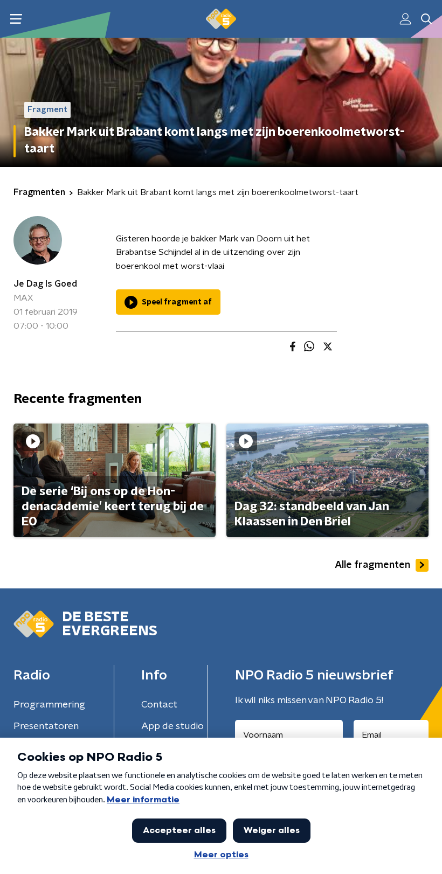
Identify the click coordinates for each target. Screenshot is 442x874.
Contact (159, 705)
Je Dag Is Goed (45, 284)
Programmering (49, 705)
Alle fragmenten (372, 565)
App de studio (172, 726)
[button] (15, 19)
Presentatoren (46, 726)
